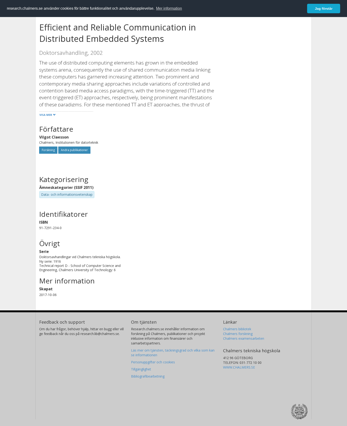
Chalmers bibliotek (237, 329)
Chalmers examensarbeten (243, 338)
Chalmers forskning (238, 333)
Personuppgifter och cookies (153, 362)
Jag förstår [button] (323, 8)
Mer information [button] (169, 8)
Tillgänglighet (141, 369)
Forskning (48, 150)
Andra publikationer (74, 150)
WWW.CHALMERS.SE (239, 367)
